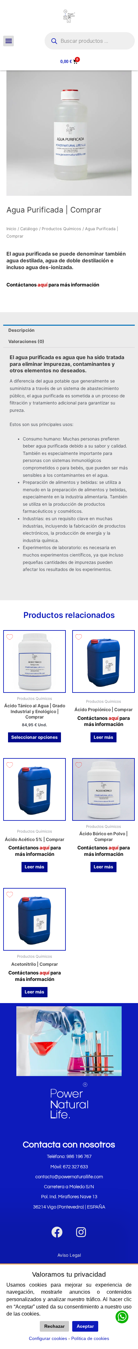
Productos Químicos (61, 228)
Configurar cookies (48, 1338)
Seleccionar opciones (34, 737)
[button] (8, 41)
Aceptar (85, 1326)
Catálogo (29, 228)
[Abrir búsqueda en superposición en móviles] (89, 41)
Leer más (103, 737)
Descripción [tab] (21, 330)
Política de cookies (90, 1338)
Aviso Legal (69, 1255)
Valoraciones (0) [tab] (26, 341)
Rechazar (54, 1326)
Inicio (11, 228)
